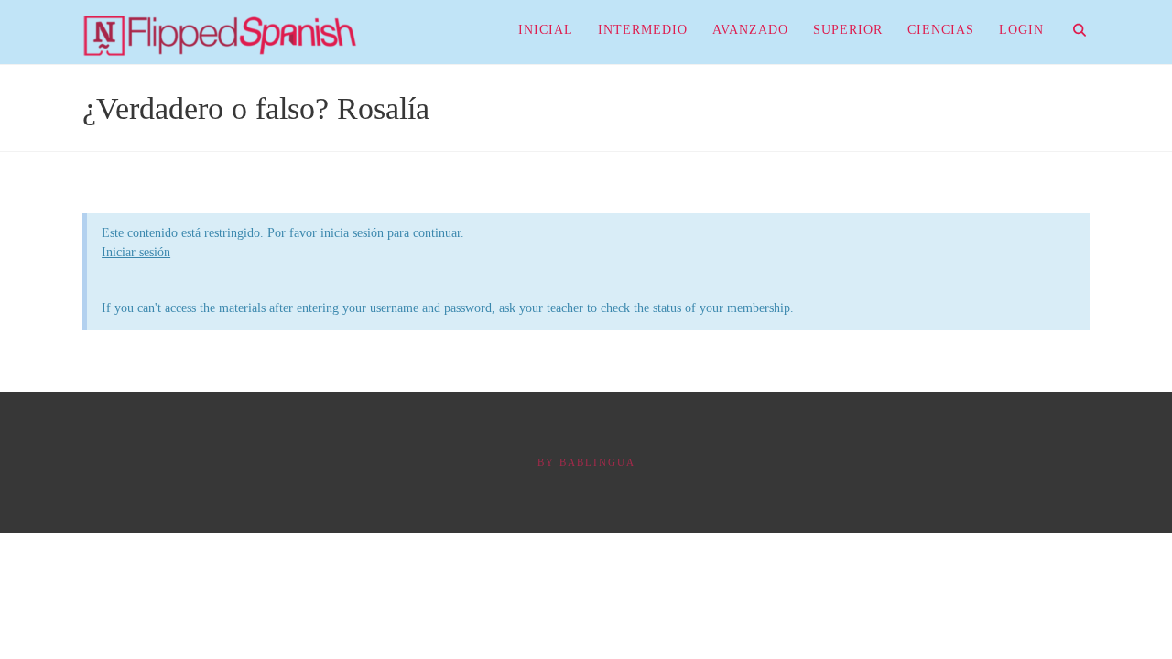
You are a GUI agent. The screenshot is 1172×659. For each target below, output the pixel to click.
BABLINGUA (597, 462)
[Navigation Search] (1073, 32)
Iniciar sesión (136, 252)
